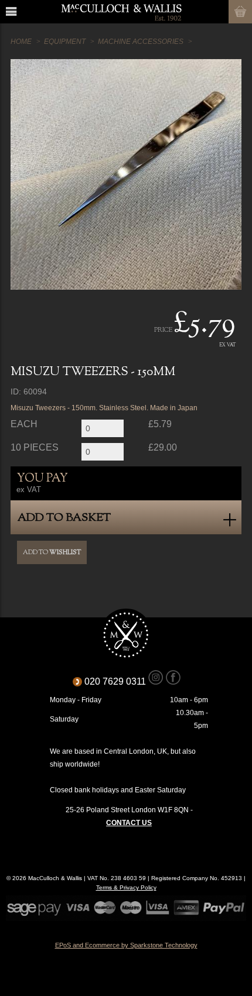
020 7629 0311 (119, 681)
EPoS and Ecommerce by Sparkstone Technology (126, 945)
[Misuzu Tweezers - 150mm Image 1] (126, 174)
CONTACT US (129, 823)
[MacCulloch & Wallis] (121, 11)
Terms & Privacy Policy (126, 887)
